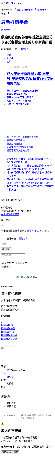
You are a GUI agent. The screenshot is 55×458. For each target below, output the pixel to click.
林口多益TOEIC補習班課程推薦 (22, 90)
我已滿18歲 (7, 452)
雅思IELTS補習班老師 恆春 (20, 97)
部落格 (10, 58)
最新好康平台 (14, 22)
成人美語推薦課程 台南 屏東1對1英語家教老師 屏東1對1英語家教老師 (30, 79)
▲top (3, 243)
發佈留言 (6, 267)
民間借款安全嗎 (9, 339)
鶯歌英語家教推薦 (16, 140)
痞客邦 (30, 230)
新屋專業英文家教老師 (18, 150)
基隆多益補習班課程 (17, 94)
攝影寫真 (24, 49)
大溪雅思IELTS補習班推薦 (20, 147)
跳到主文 (5, 30)
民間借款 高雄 (8, 328)
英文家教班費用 (15, 143)
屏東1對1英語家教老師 (18, 104)
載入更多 (6, 249)
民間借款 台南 (8, 325)
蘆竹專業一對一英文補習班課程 (22, 137)
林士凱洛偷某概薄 (10, 214)
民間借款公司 (8, 332)
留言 (36, 230)
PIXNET (13, 415)
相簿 (9, 55)
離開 (16, 452)
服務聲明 (30, 418)
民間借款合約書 (9, 335)
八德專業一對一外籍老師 (19, 101)
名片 (9, 61)
